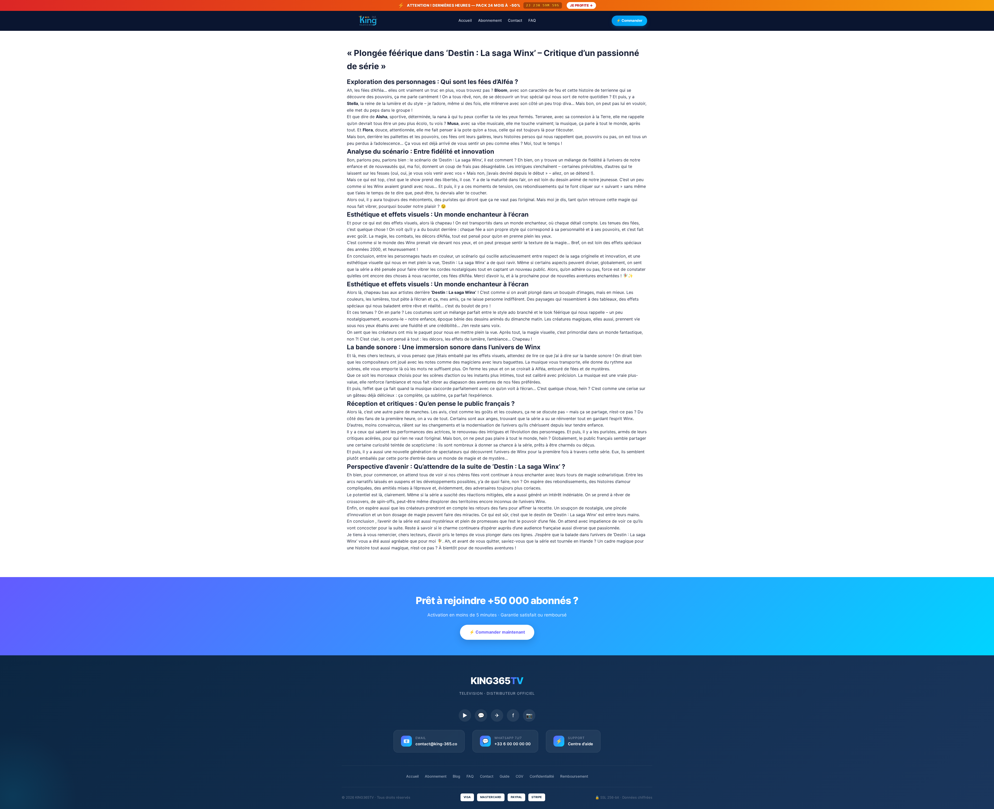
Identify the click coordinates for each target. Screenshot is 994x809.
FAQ (532, 20)
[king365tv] (367, 21)
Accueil (465, 20)
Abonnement (490, 20)
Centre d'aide (580, 743)
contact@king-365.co (436, 743)
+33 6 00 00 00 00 (512, 743)
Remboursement (574, 776)
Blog (456, 776)
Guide (504, 776)
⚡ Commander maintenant (497, 632)
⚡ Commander (629, 20)
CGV (519, 776)
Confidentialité (542, 776)
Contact (515, 20)
